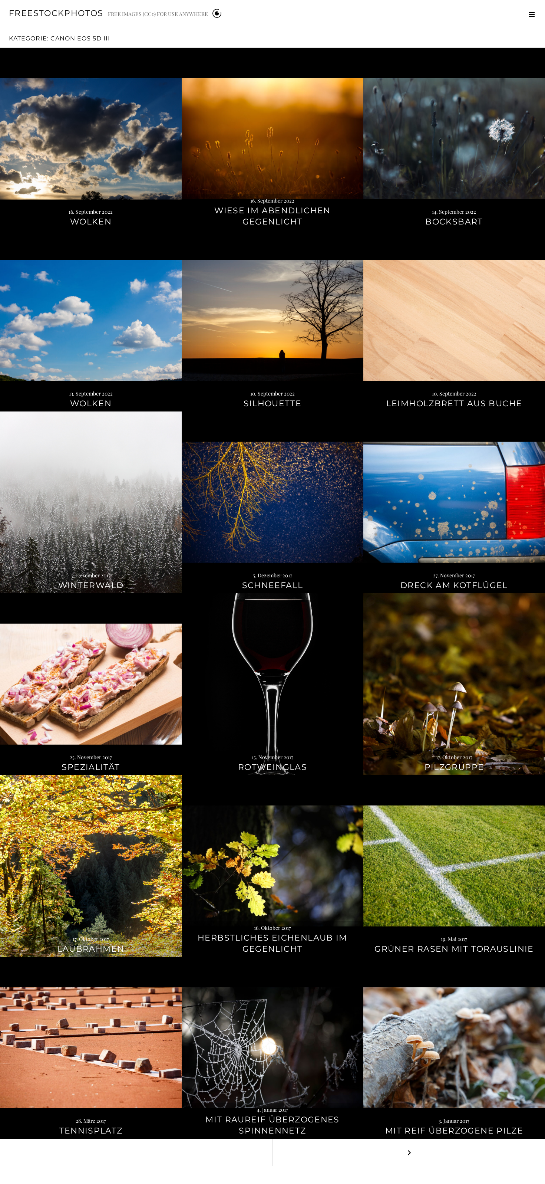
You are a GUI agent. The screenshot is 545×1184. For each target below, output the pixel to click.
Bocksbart (454, 222)
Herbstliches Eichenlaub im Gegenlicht (272, 943)
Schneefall (272, 585)
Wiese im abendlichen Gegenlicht (272, 216)
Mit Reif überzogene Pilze (454, 1131)
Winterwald (91, 585)
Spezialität (91, 767)
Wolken (91, 222)
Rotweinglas (272, 767)
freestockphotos (56, 13)
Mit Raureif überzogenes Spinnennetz (272, 1125)
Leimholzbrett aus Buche (454, 404)
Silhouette (273, 404)
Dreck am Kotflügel (454, 585)
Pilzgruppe (454, 767)
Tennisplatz (90, 1131)
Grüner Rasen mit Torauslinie (454, 949)
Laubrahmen (91, 949)
